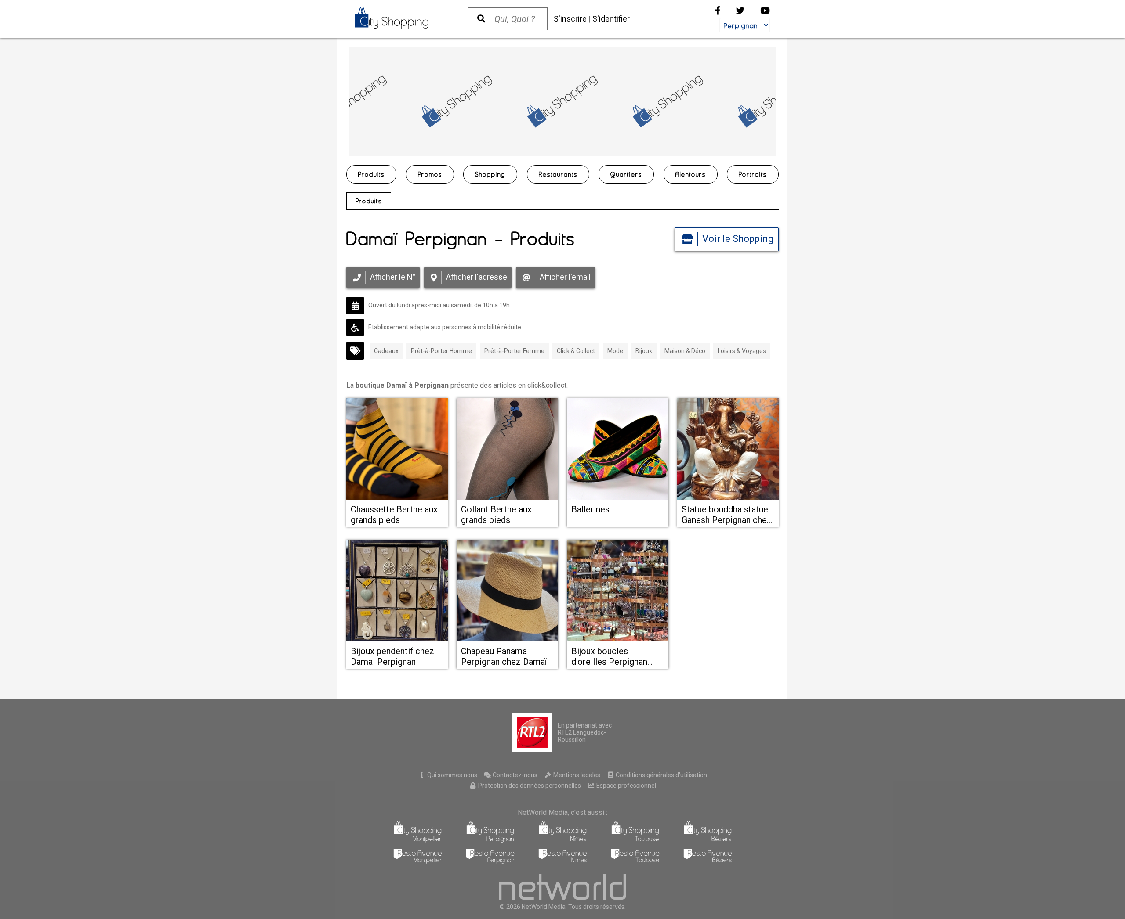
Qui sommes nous (451, 774)
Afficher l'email (565, 276)
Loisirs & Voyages (742, 350)
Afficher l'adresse (476, 276)
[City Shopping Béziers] (708, 840)
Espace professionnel (625, 785)
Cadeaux (386, 350)
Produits (371, 174)
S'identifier (611, 18)
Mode (615, 350)
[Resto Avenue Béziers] (708, 861)
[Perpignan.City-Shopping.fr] (402, 18)
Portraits (753, 174)
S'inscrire (570, 18)
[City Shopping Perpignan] (490, 840)
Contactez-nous (514, 774)
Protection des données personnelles (529, 785)
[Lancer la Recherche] (481, 19)
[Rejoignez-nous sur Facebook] (717, 10)
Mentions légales (576, 774)
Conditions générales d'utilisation (660, 774)
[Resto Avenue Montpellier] (418, 861)
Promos (430, 174)
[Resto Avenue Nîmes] (563, 861)
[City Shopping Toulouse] (635, 840)
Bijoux (643, 350)
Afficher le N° (392, 276)
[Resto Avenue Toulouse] (635, 861)
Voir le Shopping (738, 238)
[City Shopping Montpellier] (418, 840)
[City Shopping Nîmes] (563, 840)
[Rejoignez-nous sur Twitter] (740, 10)
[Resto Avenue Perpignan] (490, 861)
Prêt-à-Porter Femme (514, 350)
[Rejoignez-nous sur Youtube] (765, 10)
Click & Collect (576, 350)
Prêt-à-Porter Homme (441, 350)
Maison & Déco (684, 350)
